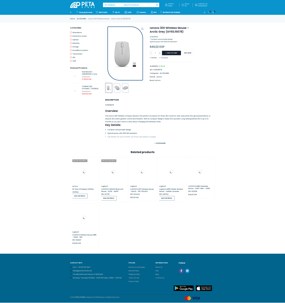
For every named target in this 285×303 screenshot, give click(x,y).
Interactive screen (79, 36)
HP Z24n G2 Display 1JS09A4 (83, 189)
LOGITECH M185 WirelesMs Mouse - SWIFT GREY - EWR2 (199, 187)
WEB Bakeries (100, 297)
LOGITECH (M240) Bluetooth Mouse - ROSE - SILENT (112, 190)
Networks (75, 43)
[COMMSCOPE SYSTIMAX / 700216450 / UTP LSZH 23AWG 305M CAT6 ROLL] (75, 90)
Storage (75, 47)
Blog (157, 274)
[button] (142, 29)
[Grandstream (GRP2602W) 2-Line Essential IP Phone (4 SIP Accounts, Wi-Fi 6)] (75, 76)
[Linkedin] (187, 271)
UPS (73, 57)
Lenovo (159, 77)
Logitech (104, 186)
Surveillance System (80, 50)
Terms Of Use (134, 278)
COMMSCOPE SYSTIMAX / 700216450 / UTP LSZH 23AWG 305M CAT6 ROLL (90, 87)
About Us (159, 267)
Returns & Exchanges (137, 267)
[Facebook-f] (181, 271)
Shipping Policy (134, 274)
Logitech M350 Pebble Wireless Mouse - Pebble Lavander (171, 190)
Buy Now (187, 53)
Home (72, 19)
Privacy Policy (134, 281)
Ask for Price (79, 196)
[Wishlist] (209, 12)
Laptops (75, 40)
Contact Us (160, 278)
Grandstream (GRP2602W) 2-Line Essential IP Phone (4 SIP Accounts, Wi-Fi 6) (90, 73)
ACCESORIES (81, 19)
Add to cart (172, 53)
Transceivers (77, 54)
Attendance (77, 32)
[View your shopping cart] (213, 12)
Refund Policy (134, 271)
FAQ (157, 271)
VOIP (74, 61)
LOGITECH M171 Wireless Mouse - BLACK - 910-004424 (142, 190)
